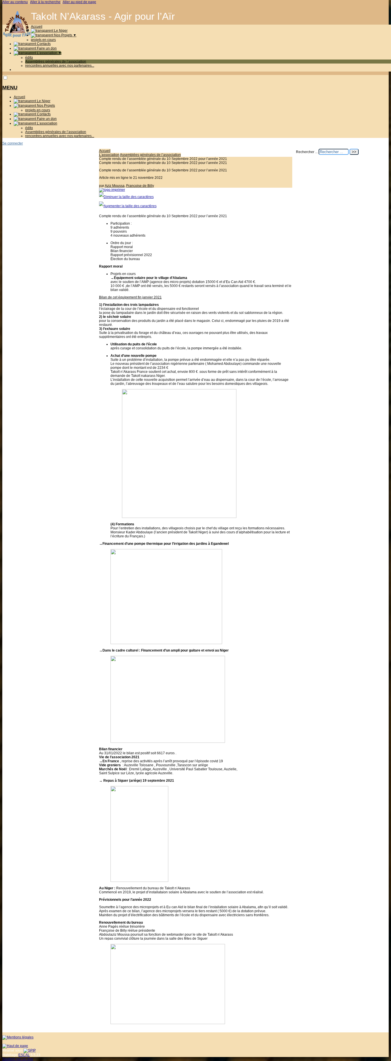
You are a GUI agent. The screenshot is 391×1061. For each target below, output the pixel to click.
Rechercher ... (307, 152)
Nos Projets (64, 35)
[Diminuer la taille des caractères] (126, 197)
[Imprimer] (112, 190)
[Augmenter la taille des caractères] (128, 206)
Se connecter (12, 143)
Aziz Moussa (115, 186)
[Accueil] (16, 36)
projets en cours (43, 40)
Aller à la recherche (45, 2)
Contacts (43, 44)
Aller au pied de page (79, 2)
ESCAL (24, 1055)
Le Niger (60, 31)
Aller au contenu (15, 2)
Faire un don (46, 48)
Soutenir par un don (17, 1059)
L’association (49, 53)
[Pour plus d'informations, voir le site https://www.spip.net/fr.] (29, 1050)
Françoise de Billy (140, 186)
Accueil (36, 27)
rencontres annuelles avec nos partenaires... (59, 66)
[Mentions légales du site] (17, 1037)
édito (29, 58)
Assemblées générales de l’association (55, 62)
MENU (9, 87)
